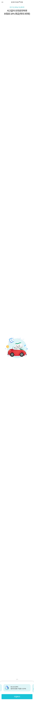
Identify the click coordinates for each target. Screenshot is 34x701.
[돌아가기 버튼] (3, 2)
